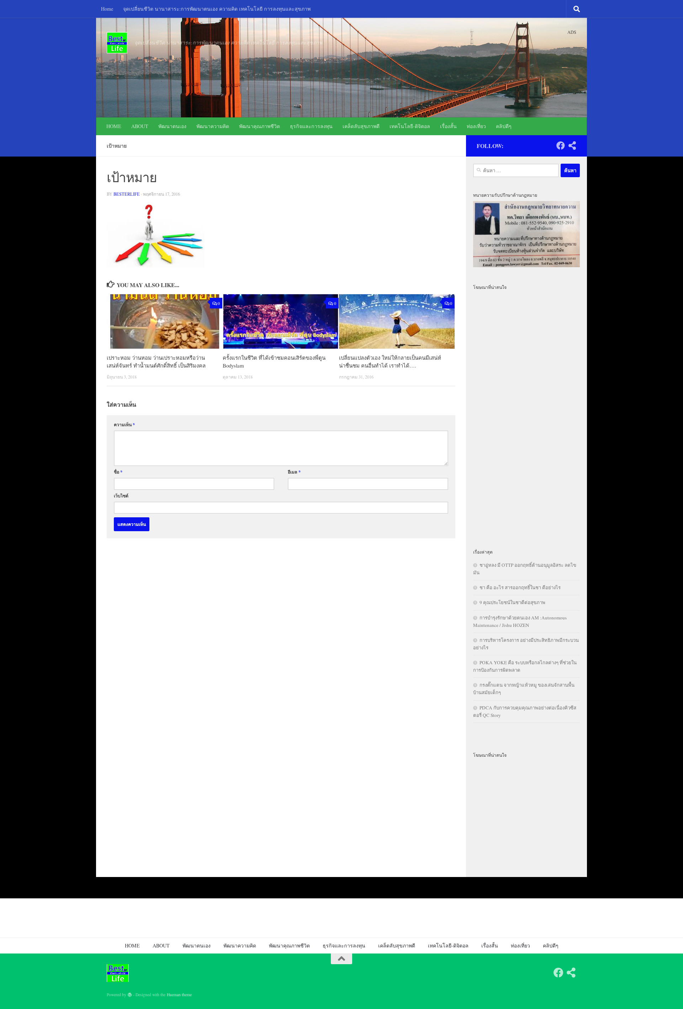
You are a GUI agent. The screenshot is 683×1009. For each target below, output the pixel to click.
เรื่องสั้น (448, 126)
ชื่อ (118, 472)
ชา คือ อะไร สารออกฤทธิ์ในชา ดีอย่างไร (520, 587)
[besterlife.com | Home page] (117, 42)
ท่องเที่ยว (476, 126)
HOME (113, 126)
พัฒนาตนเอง (172, 126)
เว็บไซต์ (121, 495)
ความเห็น (124, 424)
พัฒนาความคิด (212, 126)
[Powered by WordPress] (130, 995)
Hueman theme (179, 994)
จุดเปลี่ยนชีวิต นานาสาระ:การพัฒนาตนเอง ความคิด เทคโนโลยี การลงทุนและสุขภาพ (217, 8)
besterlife (126, 194)
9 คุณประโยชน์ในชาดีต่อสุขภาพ (512, 602)
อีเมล (294, 472)
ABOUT (139, 126)
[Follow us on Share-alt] (572, 145)
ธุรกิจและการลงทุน (311, 126)
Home (107, 8)
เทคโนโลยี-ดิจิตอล (410, 126)
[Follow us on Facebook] (560, 145)
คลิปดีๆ (504, 126)
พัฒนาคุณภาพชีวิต (259, 126)
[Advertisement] (526, 415)
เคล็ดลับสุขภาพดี (361, 126)
